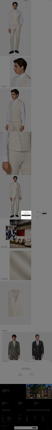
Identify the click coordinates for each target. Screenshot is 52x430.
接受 (26, 215)
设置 (26, 218)
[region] (26, 215)
